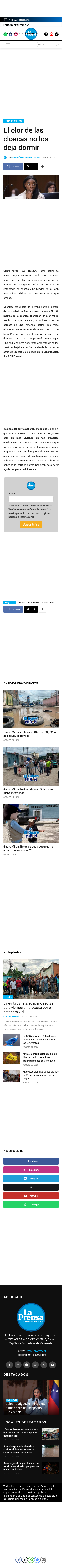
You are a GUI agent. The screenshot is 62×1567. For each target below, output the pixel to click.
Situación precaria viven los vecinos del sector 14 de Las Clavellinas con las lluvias (18, 1449)
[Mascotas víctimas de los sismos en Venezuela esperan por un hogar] (11, 1075)
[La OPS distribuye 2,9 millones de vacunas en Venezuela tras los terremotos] (11, 1040)
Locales (8, 997)
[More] (42, 166)
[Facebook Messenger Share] (37, 1560)
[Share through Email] (43, 1560)
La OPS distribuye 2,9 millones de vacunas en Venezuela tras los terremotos (39, 1039)
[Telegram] (26, 1364)
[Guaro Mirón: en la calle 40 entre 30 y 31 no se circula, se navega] (31, 709)
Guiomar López (11, 1016)
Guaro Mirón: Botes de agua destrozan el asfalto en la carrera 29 (28, 848)
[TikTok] (35, 1364)
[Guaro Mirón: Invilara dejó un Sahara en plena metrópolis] (31, 766)
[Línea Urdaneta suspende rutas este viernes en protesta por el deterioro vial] (31, 979)
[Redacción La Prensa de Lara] (5, 157)
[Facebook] (9, 1364)
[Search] (55, 44)
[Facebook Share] (19, 1560)
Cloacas (21, 602)
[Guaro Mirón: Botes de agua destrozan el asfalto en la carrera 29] (31, 823)
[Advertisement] (31, 83)
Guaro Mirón (14, 121)
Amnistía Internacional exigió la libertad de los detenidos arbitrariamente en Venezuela (40, 1057)
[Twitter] (43, 1364)
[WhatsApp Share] (31, 1560)
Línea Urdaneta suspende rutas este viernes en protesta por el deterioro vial (28, 1007)
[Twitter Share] (25, 1560)
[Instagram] (18, 1364)
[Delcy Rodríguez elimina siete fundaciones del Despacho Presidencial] (31, 1397)
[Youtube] (52, 1364)
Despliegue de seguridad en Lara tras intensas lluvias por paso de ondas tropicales (21, 1466)
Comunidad (33, 602)
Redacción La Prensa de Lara (25, 157)
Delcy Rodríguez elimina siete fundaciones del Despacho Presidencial (26, 1408)
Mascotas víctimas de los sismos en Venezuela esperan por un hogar (41, 1075)
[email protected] (36, 1351)
